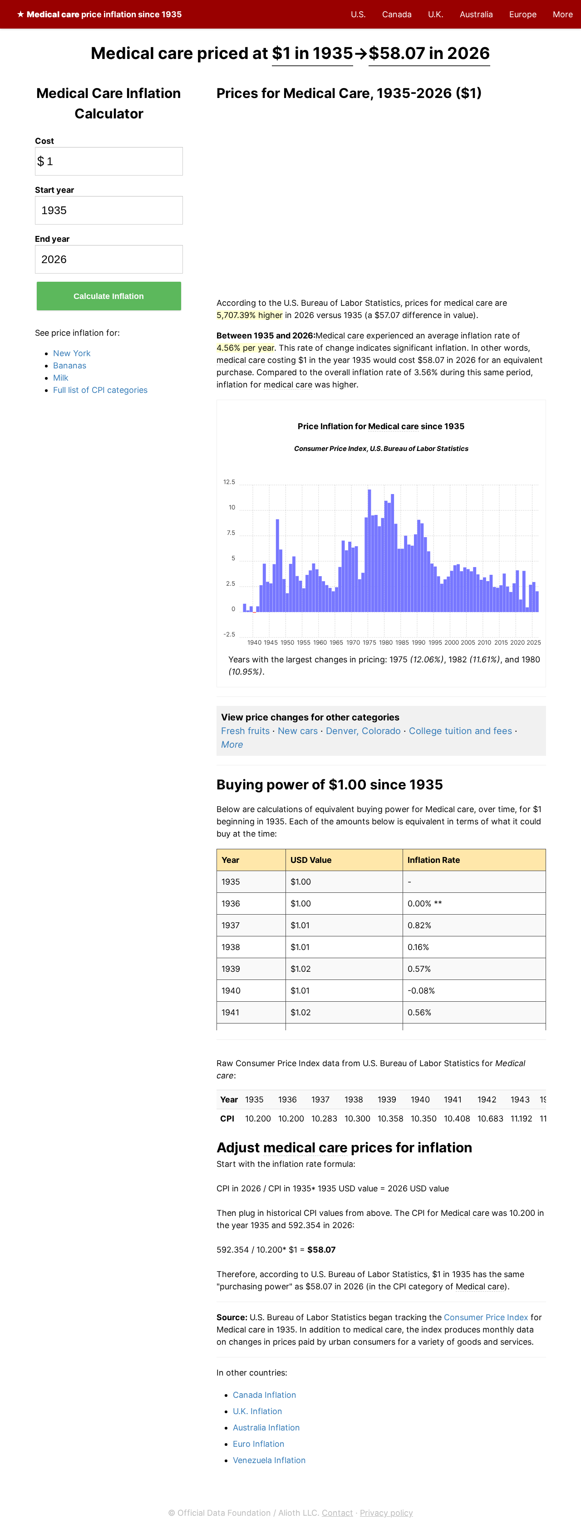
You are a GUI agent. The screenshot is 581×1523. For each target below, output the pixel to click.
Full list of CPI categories (100, 390)
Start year (54, 190)
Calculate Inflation (109, 296)
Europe (523, 14)
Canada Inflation (264, 1395)
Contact (337, 1513)
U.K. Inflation (257, 1411)
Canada (397, 14)
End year (52, 239)
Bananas (69, 365)
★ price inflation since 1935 (99, 14)
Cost (44, 141)
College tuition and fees (460, 730)
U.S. (358, 14)
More (563, 14)
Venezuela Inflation (269, 1460)
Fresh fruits (245, 730)
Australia (476, 14)
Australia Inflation (266, 1427)
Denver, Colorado (363, 730)
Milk (61, 377)
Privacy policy (386, 1513)
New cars (298, 730)
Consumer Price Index (486, 1317)
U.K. (435, 14)
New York (72, 353)
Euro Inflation (259, 1444)
